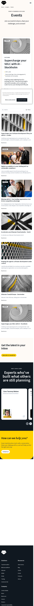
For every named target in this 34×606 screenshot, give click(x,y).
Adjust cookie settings (10, 99)
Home (2, 7)
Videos (19, 579)
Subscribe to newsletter (8, 355)
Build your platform (5, 567)
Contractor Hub (4, 582)
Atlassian (3, 570)
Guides (19, 570)
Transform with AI (5, 564)
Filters (29, 110)
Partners (3, 602)
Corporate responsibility (6, 605)
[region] (16, 96)
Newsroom (3, 596)
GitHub (2, 573)
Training (3, 579)
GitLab (2, 576)
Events (19, 573)
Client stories (21, 564)
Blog (19, 567)
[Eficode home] (4, 3)
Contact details (4, 590)
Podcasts (20, 576)
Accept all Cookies (22, 100)
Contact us (6, 452)
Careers (3, 599)
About (2, 593)
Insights (7, 7)
